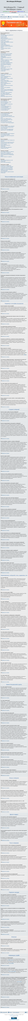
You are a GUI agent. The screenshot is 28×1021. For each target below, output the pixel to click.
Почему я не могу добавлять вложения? (5, 88)
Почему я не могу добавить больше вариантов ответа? (7, 82)
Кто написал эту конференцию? (6, 165)
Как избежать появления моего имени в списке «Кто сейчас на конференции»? (6, 55)
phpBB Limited (10, 960)
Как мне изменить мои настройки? (6, 53)
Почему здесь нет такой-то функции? (7, 166)
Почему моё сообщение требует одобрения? (6, 95)
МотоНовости (21, 11)
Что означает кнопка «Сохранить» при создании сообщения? (6, 93)
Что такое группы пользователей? (6, 115)
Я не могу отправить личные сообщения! (7, 126)
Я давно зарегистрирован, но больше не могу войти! (7, 42)
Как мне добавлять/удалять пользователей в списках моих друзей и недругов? (7, 135)
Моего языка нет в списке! (5, 61)
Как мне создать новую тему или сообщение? (6, 75)
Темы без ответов (3, 18)
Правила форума (14, 11)
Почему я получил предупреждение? (7, 89)
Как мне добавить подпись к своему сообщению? (7, 79)
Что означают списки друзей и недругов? (7, 133)
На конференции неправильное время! (6, 58)
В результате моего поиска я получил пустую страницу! (7, 143)
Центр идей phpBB (12, 971)
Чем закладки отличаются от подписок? (7, 151)
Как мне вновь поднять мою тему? (6, 96)
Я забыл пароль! (3, 44)
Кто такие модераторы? (5, 114)
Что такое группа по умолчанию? (6, 121)
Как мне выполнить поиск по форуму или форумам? (7, 140)
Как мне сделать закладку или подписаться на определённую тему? (7, 153)
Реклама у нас (6, 11)
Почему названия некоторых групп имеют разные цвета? (6, 120)
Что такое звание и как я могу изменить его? (6, 67)
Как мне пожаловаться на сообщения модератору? (7, 91)
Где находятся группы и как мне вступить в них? (8, 117)
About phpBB (11, 963)
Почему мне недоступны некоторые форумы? (7, 86)
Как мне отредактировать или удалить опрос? (5, 84)
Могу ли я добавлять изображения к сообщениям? (7, 104)
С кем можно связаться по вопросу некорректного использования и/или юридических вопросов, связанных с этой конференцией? (7, 169)
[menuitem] (3, 15)
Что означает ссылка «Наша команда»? (7, 122)
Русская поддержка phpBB (14, 1015)
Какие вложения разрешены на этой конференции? (7, 161)
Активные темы (9, 18)
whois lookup (19, 981)
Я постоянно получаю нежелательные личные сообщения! (7, 127)
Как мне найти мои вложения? (6, 162)
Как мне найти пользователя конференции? (5, 146)
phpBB (25, 354)
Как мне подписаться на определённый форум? (7, 155)
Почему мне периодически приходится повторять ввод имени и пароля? (7, 46)
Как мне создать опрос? (5, 80)
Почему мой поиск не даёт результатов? (7, 142)
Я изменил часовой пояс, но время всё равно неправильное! (6, 60)
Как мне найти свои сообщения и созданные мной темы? (6, 148)
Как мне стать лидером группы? (6, 118)
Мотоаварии (14, 12)
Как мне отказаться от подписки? (6, 156)
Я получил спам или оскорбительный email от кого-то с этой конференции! (7, 130)
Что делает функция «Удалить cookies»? (6, 49)
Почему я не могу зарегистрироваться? (4, 37)
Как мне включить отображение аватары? (6, 65)
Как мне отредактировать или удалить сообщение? (5, 77)
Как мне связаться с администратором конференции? (7, 172)
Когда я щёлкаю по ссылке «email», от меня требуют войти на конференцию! (6, 69)
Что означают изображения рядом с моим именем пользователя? (7, 63)
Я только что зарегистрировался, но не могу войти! (7, 39)
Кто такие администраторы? (5, 113)
